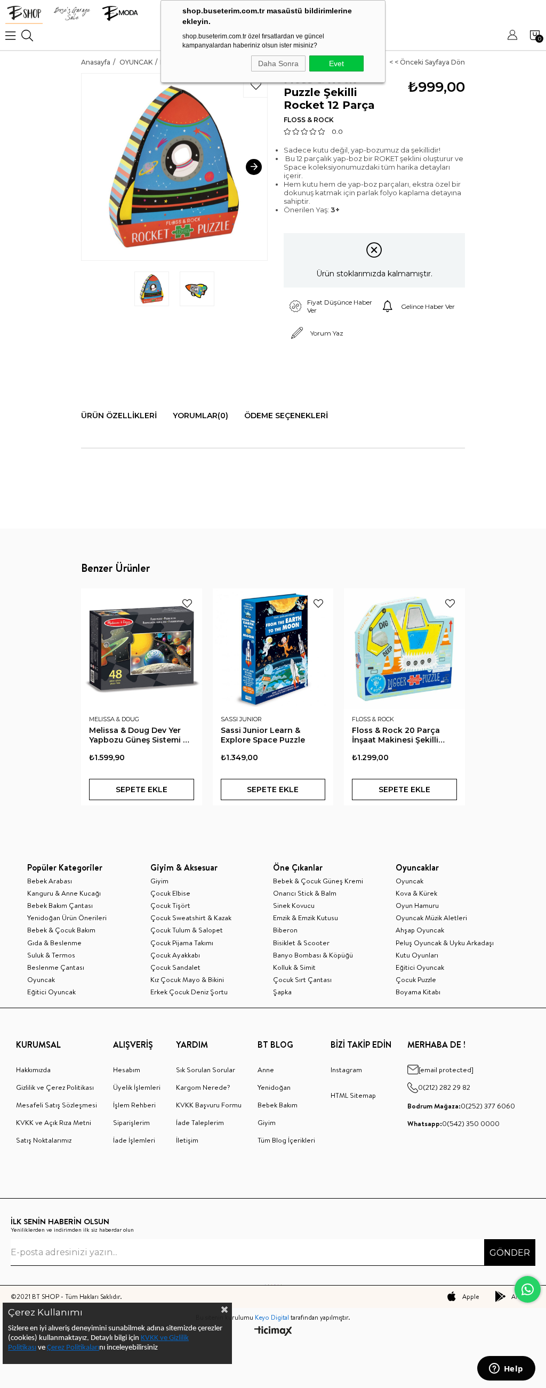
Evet (336, 63)
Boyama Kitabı (418, 991)
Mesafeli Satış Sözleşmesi (56, 1105)
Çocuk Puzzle (416, 979)
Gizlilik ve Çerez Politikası (55, 1087)
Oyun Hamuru (417, 905)
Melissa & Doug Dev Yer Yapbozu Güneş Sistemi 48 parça (141, 735)
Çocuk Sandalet (175, 967)
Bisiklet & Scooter (301, 942)
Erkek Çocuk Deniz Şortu (189, 991)
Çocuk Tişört (170, 905)
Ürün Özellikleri (119, 415)
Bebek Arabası (49, 881)
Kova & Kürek (416, 893)
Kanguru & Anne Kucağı (64, 893)
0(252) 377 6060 (461, 1106)
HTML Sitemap (353, 1095)
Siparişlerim (131, 1122)
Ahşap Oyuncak (420, 930)
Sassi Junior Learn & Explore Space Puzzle (263, 735)
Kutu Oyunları (417, 955)
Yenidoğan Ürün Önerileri (67, 917)
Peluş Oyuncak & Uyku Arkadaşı (445, 942)
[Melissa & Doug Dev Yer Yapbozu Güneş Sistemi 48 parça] (141, 648)
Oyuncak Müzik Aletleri (431, 917)
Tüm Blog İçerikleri (286, 1140)
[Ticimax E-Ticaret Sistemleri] (273, 1331)
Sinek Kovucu (294, 905)
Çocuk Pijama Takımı (181, 942)
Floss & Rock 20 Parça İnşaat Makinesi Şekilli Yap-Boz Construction (396, 735)
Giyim (159, 881)
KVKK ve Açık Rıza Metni (53, 1122)
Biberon (285, 930)
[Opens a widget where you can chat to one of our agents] (506, 1369)
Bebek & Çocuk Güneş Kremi (318, 881)
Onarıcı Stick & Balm (304, 893)
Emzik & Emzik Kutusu (305, 917)
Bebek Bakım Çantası (60, 905)
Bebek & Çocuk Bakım (61, 930)
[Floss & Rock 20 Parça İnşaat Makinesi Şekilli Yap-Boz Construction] (404, 648)
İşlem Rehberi (134, 1105)
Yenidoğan (274, 1087)
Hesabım (126, 1069)
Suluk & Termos (51, 955)
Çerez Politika (68, 1348)
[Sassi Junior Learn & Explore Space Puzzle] (273, 648)
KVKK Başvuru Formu (209, 1105)
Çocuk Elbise (170, 893)
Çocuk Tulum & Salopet (186, 930)
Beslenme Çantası (55, 967)
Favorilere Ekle (187, 603)
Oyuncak (41, 979)
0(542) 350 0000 (453, 1123)
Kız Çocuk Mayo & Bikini (187, 979)
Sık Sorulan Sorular (205, 1069)
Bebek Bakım (278, 1105)
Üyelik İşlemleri (136, 1087)
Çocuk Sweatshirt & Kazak (190, 917)
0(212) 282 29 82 (444, 1087)
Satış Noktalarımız (43, 1140)
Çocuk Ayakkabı (175, 955)
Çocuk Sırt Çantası (302, 979)
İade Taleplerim (200, 1122)
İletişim (187, 1140)
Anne (266, 1069)
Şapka (282, 991)
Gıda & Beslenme (54, 942)
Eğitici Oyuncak (51, 991)
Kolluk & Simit (294, 967)
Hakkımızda (33, 1069)
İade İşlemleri (134, 1140)
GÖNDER (509, 1253)
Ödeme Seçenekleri (286, 415)
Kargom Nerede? (203, 1087)
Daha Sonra (278, 63)
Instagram (346, 1069)
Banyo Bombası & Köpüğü (313, 955)
